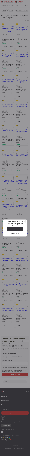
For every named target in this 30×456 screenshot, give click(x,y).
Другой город (15, 233)
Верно (15, 229)
